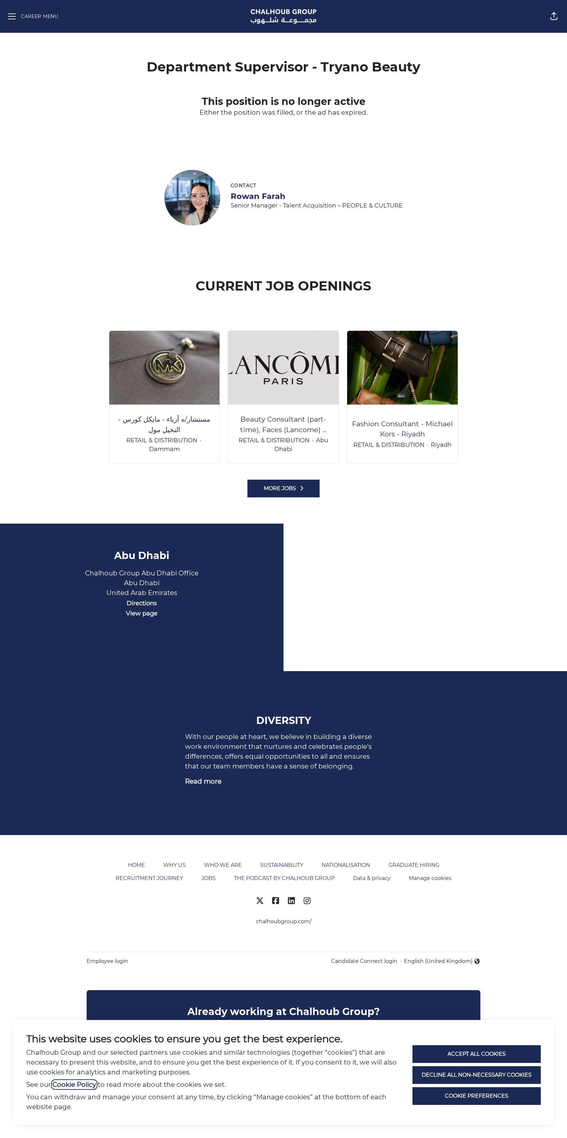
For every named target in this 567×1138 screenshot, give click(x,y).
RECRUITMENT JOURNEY (149, 878)
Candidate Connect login (364, 961)
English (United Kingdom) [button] (438, 961)
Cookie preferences (476, 1096)
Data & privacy (371, 878)
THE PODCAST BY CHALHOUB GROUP (284, 878)
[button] (554, 16)
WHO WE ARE (223, 865)
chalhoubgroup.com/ (283, 921)
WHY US (174, 865)
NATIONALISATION (346, 865)
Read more (203, 781)
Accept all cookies (477, 1054)
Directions (142, 603)
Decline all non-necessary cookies (477, 1075)
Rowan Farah (258, 196)
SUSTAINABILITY (281, 865)
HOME (136, 865)
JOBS (208, 878)
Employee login (107, 961)
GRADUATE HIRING (413, 865)
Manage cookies (430, 878)
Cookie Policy (74, 1084)
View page (142, 613)
